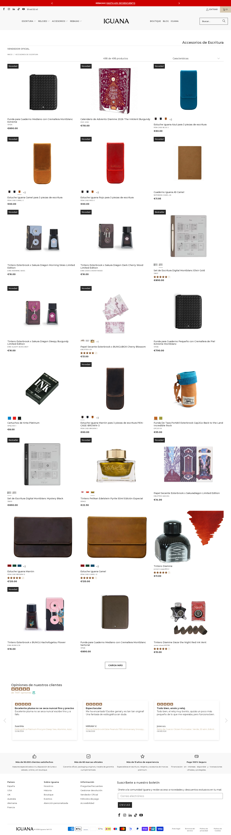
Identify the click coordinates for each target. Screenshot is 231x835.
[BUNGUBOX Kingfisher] (92, 342)
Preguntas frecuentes (91, 786)
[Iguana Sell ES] (116, 21)
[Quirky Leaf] (161, 418)
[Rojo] (14, 418)
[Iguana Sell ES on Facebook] (3, 9)
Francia (11, 807)
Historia (48, 790)
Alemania (12, 803)
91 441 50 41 (32, 9)
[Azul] (9, 418)
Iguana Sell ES (46, 829)
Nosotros (48, 786)
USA (9, 790)
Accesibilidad (87, 803)
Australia (11, 799)
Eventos (48, 799)
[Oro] (92, 493)
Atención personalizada (56, 803)
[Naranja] (87, 493)
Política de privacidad (204, 830)
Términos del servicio (190, 830)
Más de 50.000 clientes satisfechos (34, 762)
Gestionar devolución (91, 790)
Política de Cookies (218, 830)
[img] (117, 689)
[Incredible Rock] (156, 418)
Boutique (48, 794)
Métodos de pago (89, 799)
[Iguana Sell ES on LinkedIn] (13, 9)
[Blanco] (82, 342)
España (11, 786)
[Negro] (161, 119)
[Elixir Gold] (161, 265)
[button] (29, 21)
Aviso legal (176, 829)
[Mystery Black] (156, 265)
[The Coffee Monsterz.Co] (87, 342)
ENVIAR (124, 805)
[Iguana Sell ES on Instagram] (8, 9)
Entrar (213, 9)
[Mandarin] (82, 493)
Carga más (115, 665)
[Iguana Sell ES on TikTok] (18, 9)
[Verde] (14, 566)
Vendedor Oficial (89, 794)
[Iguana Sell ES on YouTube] (23, 9)
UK (8, 794)
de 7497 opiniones (21, 692)
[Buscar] (224, 21)
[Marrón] (156, 119)
